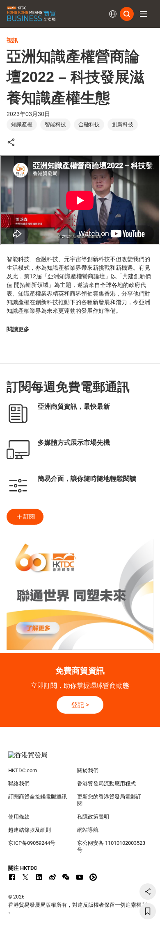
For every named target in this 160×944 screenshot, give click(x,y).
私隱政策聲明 (93, 817)
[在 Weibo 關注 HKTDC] (52, 877)
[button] (143, 14)
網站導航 (87, 830)
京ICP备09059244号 (31, 843)
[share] (147, 891)
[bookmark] (147, 911)
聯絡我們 (19, 783)
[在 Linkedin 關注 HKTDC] (39, 877)
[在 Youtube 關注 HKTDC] (79, 877)
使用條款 (19, 817)
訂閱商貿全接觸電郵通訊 (37, 797)
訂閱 (29, 516)
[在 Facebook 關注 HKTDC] (12, 877)
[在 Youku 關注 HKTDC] (93, 877)
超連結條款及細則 (29, 830)
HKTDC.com (22, 770)
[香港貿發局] (80, 759)
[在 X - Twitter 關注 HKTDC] (25, 877)
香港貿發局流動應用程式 (106, 783)
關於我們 (87, 770)
